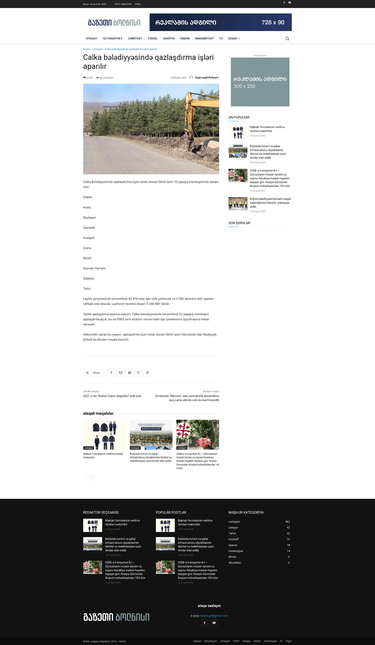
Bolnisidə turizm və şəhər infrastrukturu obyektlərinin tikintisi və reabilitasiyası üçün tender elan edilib (151, 457)
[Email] (120, 372)
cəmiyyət (97, 49)
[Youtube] (289, 3)
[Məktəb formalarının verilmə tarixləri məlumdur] (104, 435)
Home (86, 49)
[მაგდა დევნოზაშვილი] (192, 77)
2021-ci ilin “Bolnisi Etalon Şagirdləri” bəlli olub (112, 396)
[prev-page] (85, 477)
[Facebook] (284, 3)
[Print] (129, 372)
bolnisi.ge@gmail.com (214, 615)
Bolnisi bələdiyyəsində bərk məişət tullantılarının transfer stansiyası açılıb (270, 202)
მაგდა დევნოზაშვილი (207, 77)
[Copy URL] (147, 372)
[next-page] (91, 477)
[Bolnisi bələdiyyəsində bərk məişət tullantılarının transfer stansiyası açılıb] (238, 203)
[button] (287, 38)
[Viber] (138, 372)
